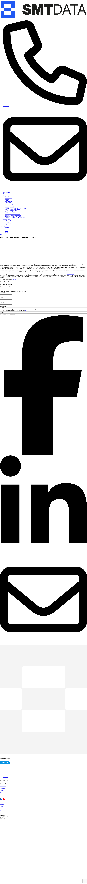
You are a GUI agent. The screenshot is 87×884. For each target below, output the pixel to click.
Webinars (2, 790)
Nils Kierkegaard (70, 274)
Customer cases (3, 786)
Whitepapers (2, 788)
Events (1, 810)
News (1, 234)
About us (2, 804)
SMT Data (14, 279)
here (28, 281)
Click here (4, 762)
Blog (1, 792)
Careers (1, 806)
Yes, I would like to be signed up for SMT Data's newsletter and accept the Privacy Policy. (20, 309)
